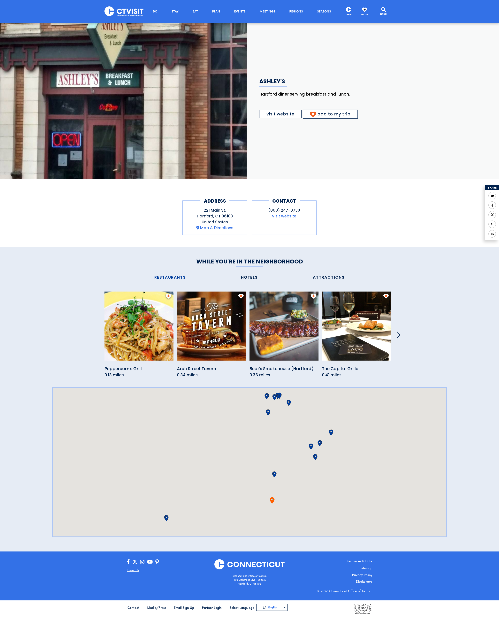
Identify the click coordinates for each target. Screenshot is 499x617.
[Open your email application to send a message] (492, 195)
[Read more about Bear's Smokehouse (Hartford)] (284, 328)
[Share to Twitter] (492, 214)
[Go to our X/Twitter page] (135, 562)
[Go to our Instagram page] (142, 562)
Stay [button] (175, 11)
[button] (274, 474)
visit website (280, 114)
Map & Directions (216, 227)
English (272, 607)
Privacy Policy (362, 574)
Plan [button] (216, 11)
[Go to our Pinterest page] (157, 562)
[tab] (170, 277)
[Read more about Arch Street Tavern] (211, 328)
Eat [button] (195, 11)
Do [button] (155, 11)
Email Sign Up (184, 607)
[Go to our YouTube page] (150, 562)
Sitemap (366, 568)
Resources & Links (359, 561)
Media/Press (156, 607)
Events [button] (239, 11)
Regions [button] (296, 11)
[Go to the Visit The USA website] (362, 608)
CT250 (348, 14)
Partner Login (212, 607)
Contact (133, 607)
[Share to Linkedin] (492, 234)
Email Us (133, 569)
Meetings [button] (267, 11)
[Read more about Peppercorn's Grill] (138, 328)
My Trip (364, 14)
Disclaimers (364, 581)
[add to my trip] (168, 296)
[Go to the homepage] (123, 11)
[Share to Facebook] (492, 205)
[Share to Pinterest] (492, 224)
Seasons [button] (324, 11)
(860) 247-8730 (284, 210)
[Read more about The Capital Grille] (356, 328)
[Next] (398, 335)
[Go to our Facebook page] (128, 562)
